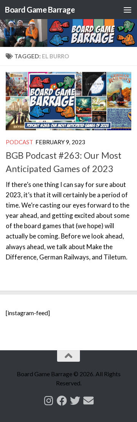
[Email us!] (88, 400)
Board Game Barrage (40, 9)
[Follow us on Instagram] (48, 400)
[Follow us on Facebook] (62, 400)
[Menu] (127, 9)
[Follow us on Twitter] (75, 400)
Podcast (19, 142)
